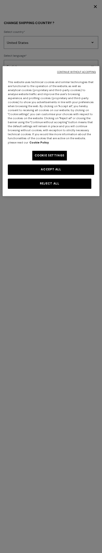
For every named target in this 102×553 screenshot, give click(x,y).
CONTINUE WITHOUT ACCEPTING (76, 72)
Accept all (51, 169)
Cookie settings (50, 155)
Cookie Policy (39, 142)
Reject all (49, 183)
